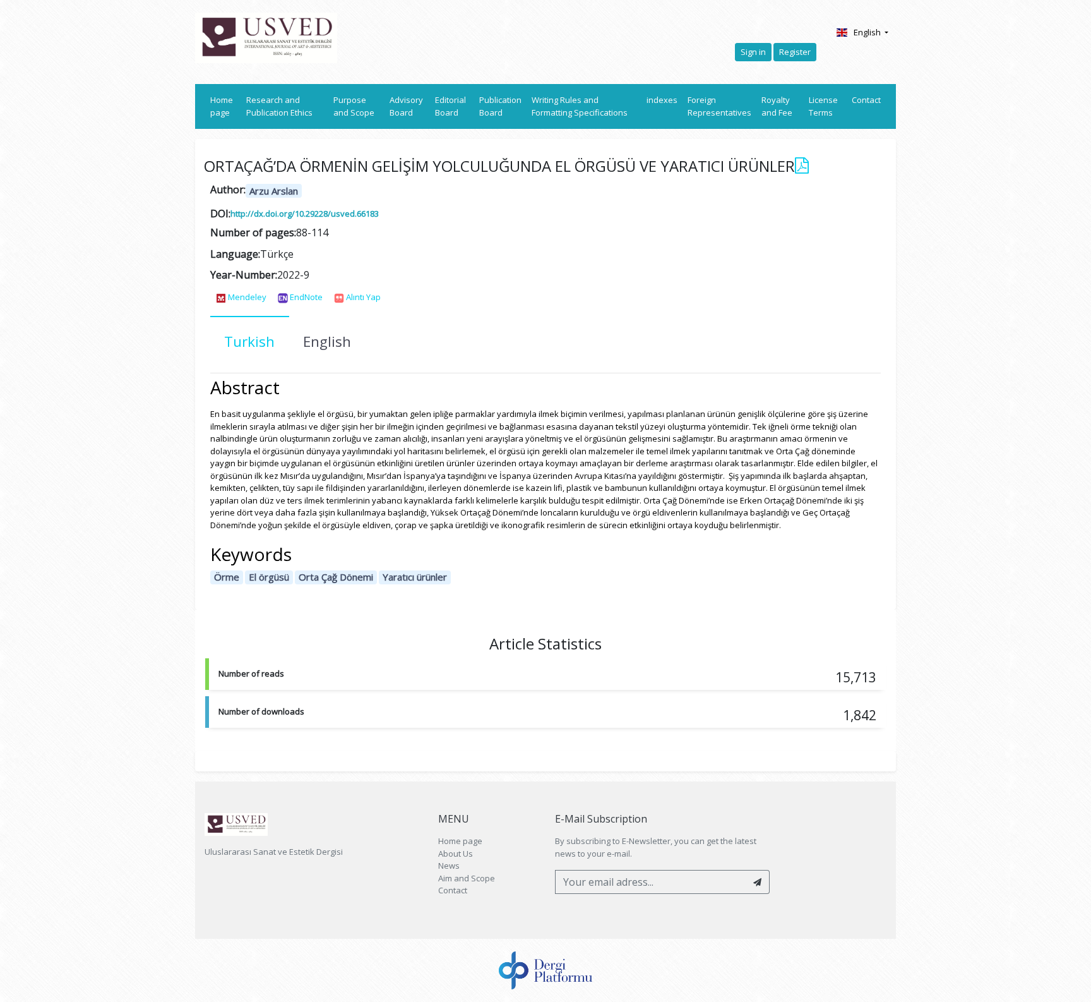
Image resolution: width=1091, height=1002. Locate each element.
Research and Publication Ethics (279, 106)
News (449, 865)
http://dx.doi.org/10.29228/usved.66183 (304, 213)
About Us (455, 853)
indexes (662, 100)
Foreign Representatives (719, 106)
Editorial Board (450, 106)
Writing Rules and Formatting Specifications (580, 106)
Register (795, 51)
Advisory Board (406, 106)
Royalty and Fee (776, 106)
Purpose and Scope (353, 106)
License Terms (823, 106)
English (868, 32)
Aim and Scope (466, 878)
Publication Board (500, 106)
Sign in (753, 51)
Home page (225, 106)
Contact (866, 100)
